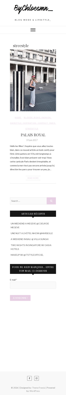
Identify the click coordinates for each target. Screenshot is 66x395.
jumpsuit (43, 123)
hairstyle (16, 123)
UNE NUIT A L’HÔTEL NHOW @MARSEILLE (32, 233)
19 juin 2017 (32, 140)
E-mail (13, 279)
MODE (18, 117)
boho (37, 117)
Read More (33, 178)
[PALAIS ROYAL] (33, 80)
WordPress (35, 391)
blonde (28, 117)
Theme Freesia (38, 388)
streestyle (31, 129)
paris (52, 123)
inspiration (29, 123)
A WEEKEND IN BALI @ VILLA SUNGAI (30, 239)
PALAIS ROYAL (33, 134)
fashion (46, 117)
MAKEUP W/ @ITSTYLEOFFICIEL (27, 255)
